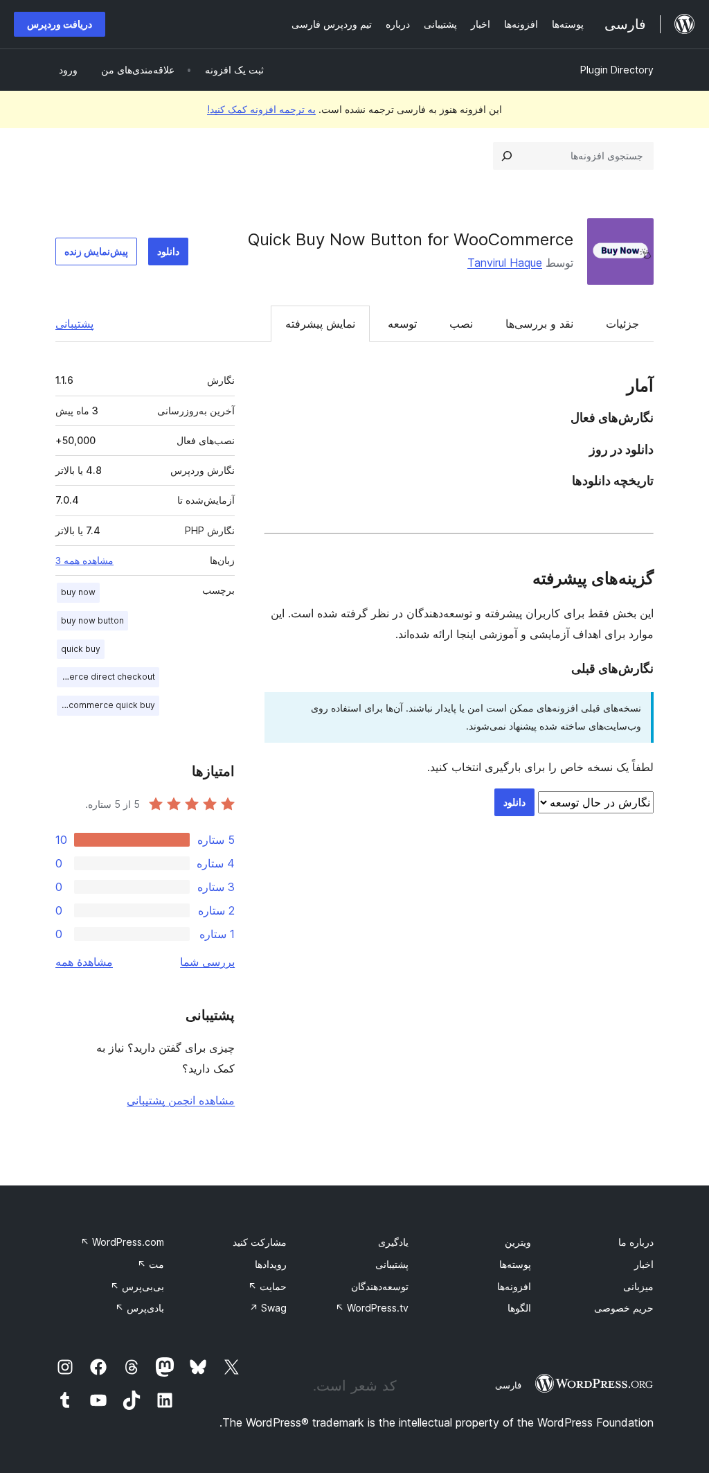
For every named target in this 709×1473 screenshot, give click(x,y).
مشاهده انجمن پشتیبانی (181, 1100)
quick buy (80, 649)
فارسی (508, 1385)
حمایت (267, 1286)
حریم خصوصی (624, 1308)
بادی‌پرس (139, 1308)
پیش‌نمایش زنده (96, 251)
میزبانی (638, 1286)
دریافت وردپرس (59, 24)
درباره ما (636, 1242)
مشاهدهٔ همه (84, 962)
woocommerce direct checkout (106, 676)
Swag (268, 1308)
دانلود (168, 251)
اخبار (644, 1264)
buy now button (92, 620)
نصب (461, 323)
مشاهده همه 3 (84, 560)
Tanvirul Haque (504, 263)
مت (150, 1264)
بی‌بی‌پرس (137, 1286)
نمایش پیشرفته (320, 323)
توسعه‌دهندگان (380, 1286)
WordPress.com (122, 1242)
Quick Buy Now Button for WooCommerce (410, 239)
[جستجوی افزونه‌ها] (507, 156)
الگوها (519, 1308)
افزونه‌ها (514, 1286)
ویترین (518, 1242)
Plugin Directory (617, 70)
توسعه (402, 323)
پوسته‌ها (515, 1264)
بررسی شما (207, 962)
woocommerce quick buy (106, 705)
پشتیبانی (74, 323)
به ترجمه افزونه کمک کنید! (261, 109)
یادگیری (393, 1242)
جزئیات (622, 323)
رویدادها (271, 1264)
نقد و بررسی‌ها (539, 323)
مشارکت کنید (260, 1242)
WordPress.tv (372, 1308)
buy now (78, 592)
